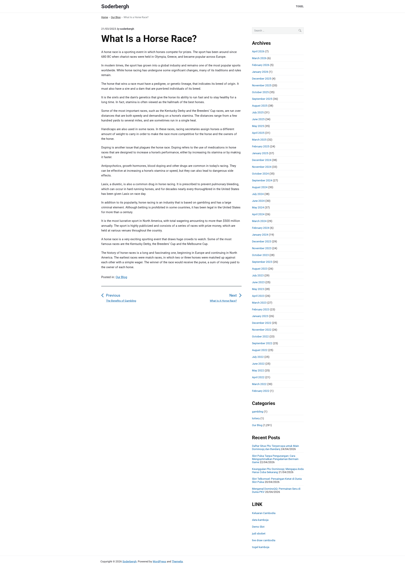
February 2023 (260, 309)
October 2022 (260, 336)
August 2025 (260, 105)
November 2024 (261, 166)
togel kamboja (260, 547)
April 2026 (258, 51)
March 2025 (259, 139)
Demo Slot (258, 526)
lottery (256, 418)
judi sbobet (258, 533)
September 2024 (262, 180)
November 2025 (261, 85)
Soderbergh (129, 561)
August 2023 (260, 268)
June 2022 (258, 363)
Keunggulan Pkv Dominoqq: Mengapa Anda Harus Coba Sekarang (278, 470)
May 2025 (258, 126)
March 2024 (259, 221)
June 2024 (258, 200)
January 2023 (260, 316)
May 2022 (258, 370)
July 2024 (258, 194)
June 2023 (258, 282)
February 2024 (260, 227)
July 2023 (258, 275)
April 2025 (258, 132)
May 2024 (258, 207)
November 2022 (261, 329)
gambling (257, 411)
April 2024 (258, 214)
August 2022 (260, 350)
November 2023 (261, 248)
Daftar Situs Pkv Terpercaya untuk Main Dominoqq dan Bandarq (275, 447)
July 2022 (258, 356)
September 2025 (262, 98)
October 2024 (260, 173)
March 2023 (259, 302)
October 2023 (260, 255)
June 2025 (258, 119)
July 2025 (258, 112)
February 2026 (260, 65)
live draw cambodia (263, 540)
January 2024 (260, 234)
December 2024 (261, 160)
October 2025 (260, 92)
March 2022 (259, 384)
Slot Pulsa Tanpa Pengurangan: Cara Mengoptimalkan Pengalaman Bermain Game (275, 459)
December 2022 (261, 322)
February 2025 (260, 146)
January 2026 (260, 71)
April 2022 (258, 377)
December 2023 (261, 241)
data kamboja (260, 519)
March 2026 (259, 58)
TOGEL (300, 6)
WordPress (159, 561)
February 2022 (260, 390)
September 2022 (262, 343)
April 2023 (258, 295)
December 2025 (261, 78)
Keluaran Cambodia (263, 513)
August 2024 (260, 187)
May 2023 (258, 289)
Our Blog (121, 277)
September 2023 (262, 261)
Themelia (177, 561)
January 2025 (260, 153)
